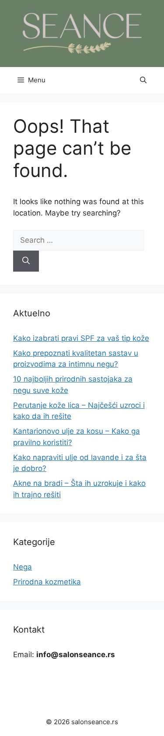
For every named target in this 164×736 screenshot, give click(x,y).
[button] (143, 80)
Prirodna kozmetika (47, 581)
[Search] (26, 261)
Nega (22, 567)
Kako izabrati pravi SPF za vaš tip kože (81, 338)
